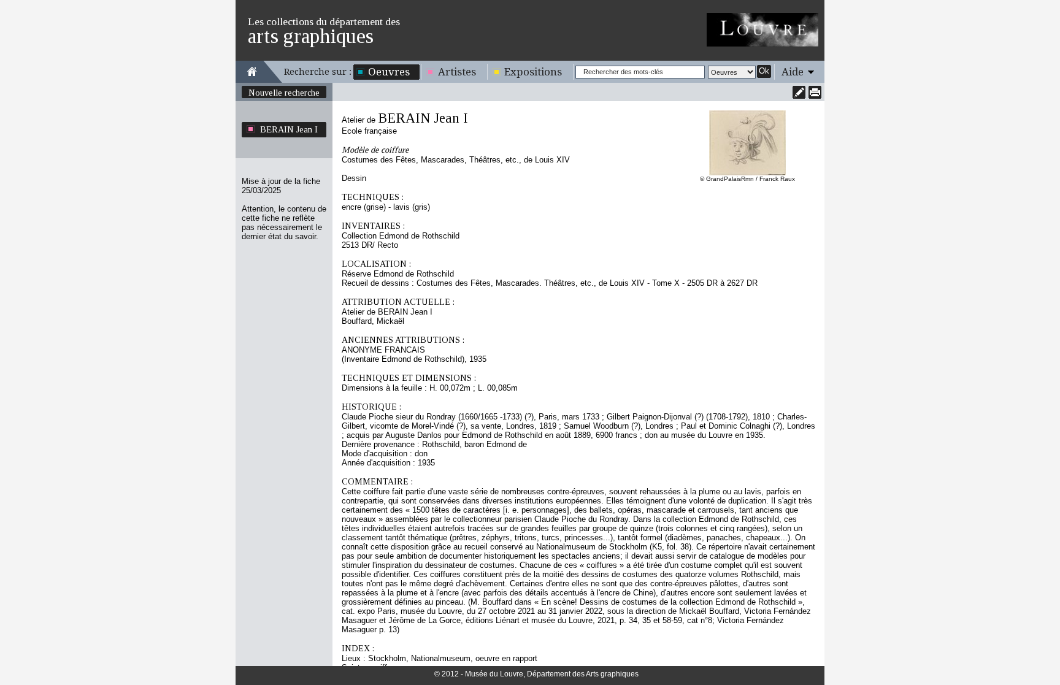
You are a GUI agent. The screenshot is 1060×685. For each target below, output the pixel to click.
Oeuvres (389, 72)
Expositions (533, 72)
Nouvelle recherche (284, 93)
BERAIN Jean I (289, 129)
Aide (793, 72)
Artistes (457, 72)
